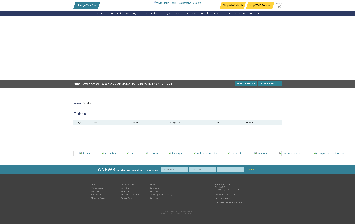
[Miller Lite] (85, 153)
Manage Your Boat (87, 5)
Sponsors (154, 188)
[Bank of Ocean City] (205, 153)
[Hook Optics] (235, 153)
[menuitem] (99, 13)
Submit (252, 169)
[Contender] (261, 153)
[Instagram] (195, 186)
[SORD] (131, 153)
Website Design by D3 (168, 214)
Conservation (97, 188)
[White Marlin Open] (177, 3)
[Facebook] (187, 186)
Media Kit (125, 191)
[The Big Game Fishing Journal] (331, 153)
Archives (154, 191)
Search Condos (269, 83)
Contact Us (96, 194)
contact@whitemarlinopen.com (229, 202)
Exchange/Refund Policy (161, 194)
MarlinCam (125, 188)
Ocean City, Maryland (186, 214)
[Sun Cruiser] (109, 153)
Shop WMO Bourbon (260, 5)
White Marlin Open (185, 211)
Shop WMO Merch (233, 5)
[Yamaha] (152, 153)
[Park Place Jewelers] (291, 153)
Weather (95, 191)
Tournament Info (128, 184)
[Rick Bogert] (176, 153)
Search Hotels (246, 83)
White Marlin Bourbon (130, 194)
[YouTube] (203, 186)
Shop (152, 184)
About (94, 184)
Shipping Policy (98, 198)
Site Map (154, 198)
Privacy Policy (127, 198)
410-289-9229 (228, 194)
